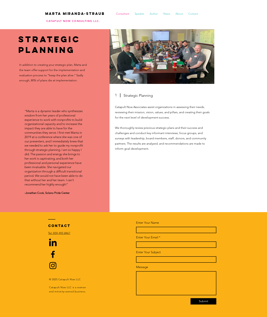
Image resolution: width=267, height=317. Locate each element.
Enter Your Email (147, 237)
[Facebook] (53, 254)
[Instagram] (53, 265)
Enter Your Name (147, 222)
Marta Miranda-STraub (75, 13)
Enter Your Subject (148, 252)
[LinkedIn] (53, 243)
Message (142, 267)
